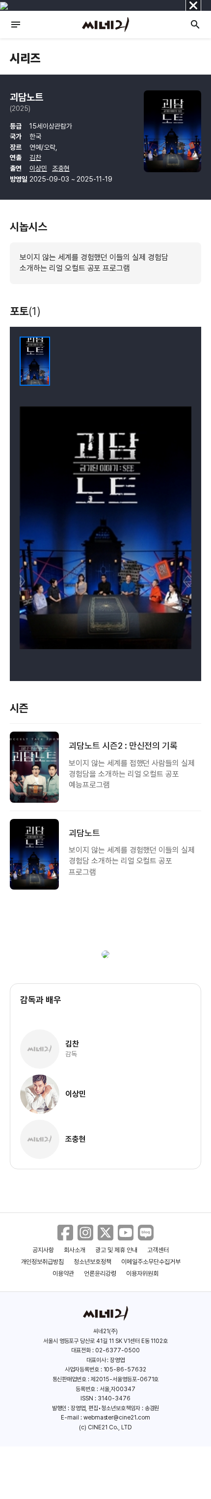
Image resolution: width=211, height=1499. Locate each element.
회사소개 (74, 1250)
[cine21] (105, 24)
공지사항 (43, 1250)
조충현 (61, 168)
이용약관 (63, 1273)
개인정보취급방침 (42, 1261)
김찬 (35, 157)
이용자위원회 (142, 1273)
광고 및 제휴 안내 (116, 1250)
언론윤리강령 (100, 1273)
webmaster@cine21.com (116, 1417)
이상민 (38, 168)
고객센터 (158, 1250)
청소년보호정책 (92, 1261)
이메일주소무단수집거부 (151, 1261)
